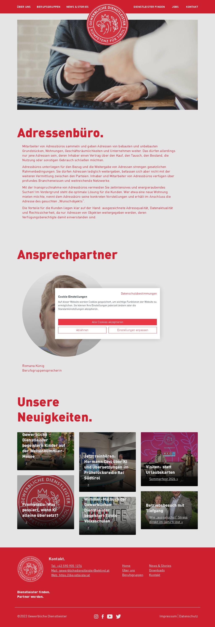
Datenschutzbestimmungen (139, 293)
